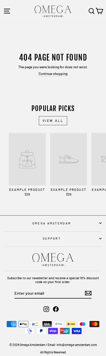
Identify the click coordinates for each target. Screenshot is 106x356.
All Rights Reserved (53, 352)
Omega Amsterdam (51, 223)
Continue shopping (53, 74)
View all (53, 120)
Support (52, 238)
